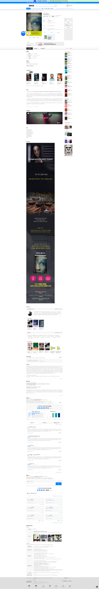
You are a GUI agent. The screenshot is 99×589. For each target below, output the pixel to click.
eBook (44, 32)
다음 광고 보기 (72, 6)
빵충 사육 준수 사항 (70, 76)
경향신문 (33, 66)
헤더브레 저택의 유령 (41, 328)
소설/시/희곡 (33, 10)
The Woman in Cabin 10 (58, 15)
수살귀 (68, 108)
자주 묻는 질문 (67, 582)
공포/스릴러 (41, 10)
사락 (44, 8)
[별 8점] (31, 481)
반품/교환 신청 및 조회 (38, 546)
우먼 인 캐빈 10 (29, 328)
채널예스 (42, 8)
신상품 (33, 8)
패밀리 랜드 (69, 104)
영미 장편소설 (36, 64)
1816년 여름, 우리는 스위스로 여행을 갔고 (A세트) (58, 352)
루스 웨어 (44, 15)
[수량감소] (66, 20)
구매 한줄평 (54, 522)
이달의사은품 (63, 8)
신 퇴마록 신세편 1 (70, 89)
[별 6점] (30, 481)
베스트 (31, 8)
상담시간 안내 (70, 582)
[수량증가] (69, 20)
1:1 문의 (42, 546)
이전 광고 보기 (71, 6)
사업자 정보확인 (47, 582)
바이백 (37, 8)
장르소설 (37, 10)
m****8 (40, 504)
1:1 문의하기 (63, 582)
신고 (36, 446)
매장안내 (40, 8)
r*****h (32, 464)
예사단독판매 (60, 8)
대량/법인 (72, 8)
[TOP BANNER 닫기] (98, 1)
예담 (49, 15)
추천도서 (69, 8)
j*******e (40, 512)
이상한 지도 (69, 112)
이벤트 (35, 8)
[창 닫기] (54, 35)
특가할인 (67, 8)
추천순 (58, 424)
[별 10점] (32, 481)
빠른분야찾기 (28, 8)
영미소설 (33, 64)
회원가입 (64, 2)
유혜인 (46, 15)
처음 (27, 424)
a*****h (59, 504)
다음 (39, 424)
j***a (32, 455)
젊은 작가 (58, 8)
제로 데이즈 (34, 328)
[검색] (55, 6)
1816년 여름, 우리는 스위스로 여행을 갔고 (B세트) (53, 352)
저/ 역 (45, 15)
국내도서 (29, 10)
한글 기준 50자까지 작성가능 (31, 483)
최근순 (56, 424)
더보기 (71, 75)
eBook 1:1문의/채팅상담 (69, 581)
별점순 (60, 424)
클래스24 (49, 8)
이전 (28, 424)
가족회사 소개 (70, 578)
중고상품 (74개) (52, 32)
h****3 (32, 446)
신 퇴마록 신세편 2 (70, 93)
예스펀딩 (46, 8)
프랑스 (49, 37)
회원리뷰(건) (50, 16)
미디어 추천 (30, 66)
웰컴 (27, 10)
